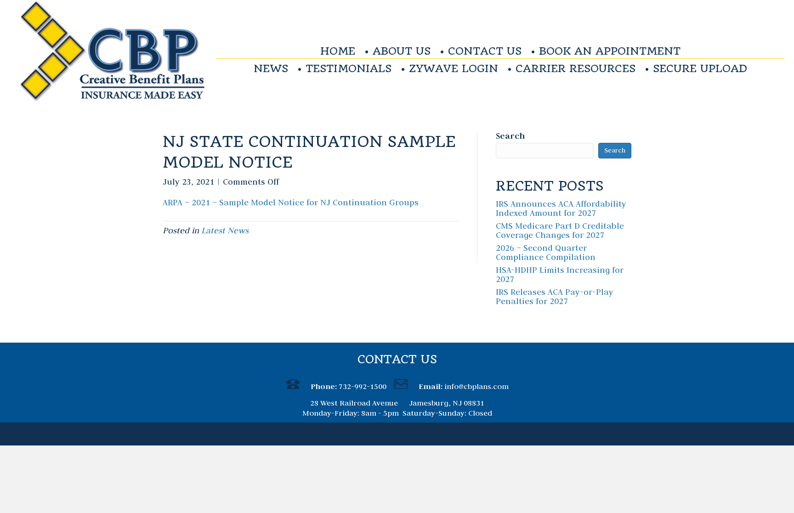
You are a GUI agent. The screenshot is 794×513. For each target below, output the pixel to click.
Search (510, 136)
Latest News (225, 230)
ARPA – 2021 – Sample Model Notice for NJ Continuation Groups (291, 202)
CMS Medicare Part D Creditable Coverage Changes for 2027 (560, 230)
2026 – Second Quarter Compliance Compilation (546, 252)
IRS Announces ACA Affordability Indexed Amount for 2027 (561, 208)
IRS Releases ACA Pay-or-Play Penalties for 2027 (554, 296)
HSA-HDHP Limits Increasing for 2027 (560, 274)
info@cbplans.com (476, 386)
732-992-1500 (362, 386)
